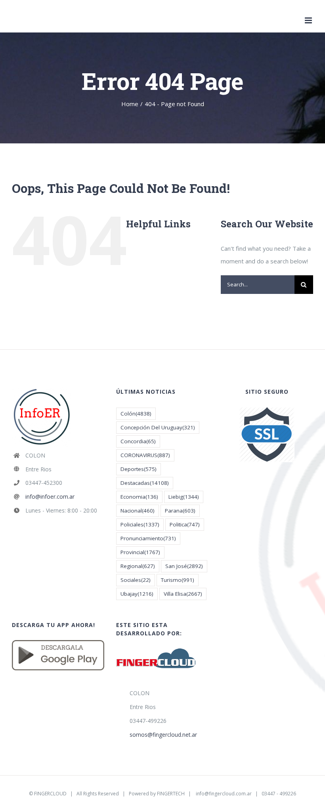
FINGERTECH (171, 793)
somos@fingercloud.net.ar (163, 734)
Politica (185, 524)
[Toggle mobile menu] (309, 20)
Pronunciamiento (148, 538)
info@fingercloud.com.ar (224, 793)
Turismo (177, 579)
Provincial (140, 552)
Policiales (139, 524)
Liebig (183, 496)
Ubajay (136, 593)
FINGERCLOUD (50, 793)
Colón (135, 413)
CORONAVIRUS (145, 455)
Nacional (137, 510)
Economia (139, 496)
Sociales (135, 579)
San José (184, 566)
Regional (137, 566)
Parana (180, 510)
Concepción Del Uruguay (157, 427)
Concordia (138, 441)
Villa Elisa (183, 593)
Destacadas (144, 482)
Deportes (138, 469)
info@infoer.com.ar (50, 496)
